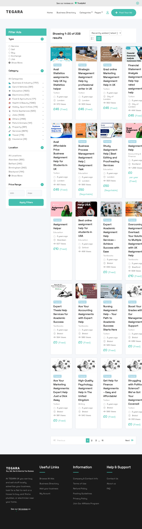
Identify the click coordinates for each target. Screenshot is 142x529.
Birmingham (18, 167)
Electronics (20, 94)
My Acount (45, 493)
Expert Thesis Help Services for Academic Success (60, 314)
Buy (13, 52)
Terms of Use (79, 483)
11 (102, 440)
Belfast (15, 163)
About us (111, 483)
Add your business (49, 488)
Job (13, 59)
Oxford (85, 247)
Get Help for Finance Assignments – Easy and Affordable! (111, 388)
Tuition (56, 93)
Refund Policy (80, 488)
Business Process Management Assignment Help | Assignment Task (86, 157)
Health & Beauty (24, 102)
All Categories (16, 78)
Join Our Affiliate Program (86, 503)
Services (20, 131)
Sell (13, 49)
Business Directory (66, 12)
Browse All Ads (47, 478)
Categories (85, 12)
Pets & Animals (22, 123)
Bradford (136, 267)
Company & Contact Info (85, 478)
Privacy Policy (80, 498)
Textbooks (108, 255)
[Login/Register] (107, 12)
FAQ (108, 488)
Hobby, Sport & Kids (25, 106)
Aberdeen (16, 159)
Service (15, 46)
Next (127, 440)
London (60, 100)
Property (19, 127)
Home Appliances (24, 111)
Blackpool (16, 171)
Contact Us (112, 478)
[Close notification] (137, 3)
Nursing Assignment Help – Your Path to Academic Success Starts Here (110, 318)
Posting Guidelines (82, 493)
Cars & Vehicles (22, 86)
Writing (81, 404)
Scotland (136, 164)
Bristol (110, 263)
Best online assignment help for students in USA (85, 228)
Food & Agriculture (24, 98)
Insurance (19, 139)
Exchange (16, 56)
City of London (108, 98)
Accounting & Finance (134, 155)
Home (50, 12)
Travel (18, 135)
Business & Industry (25, 82)
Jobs (18, 115)
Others (19, 119)
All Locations (15, 155)
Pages (98, 12)
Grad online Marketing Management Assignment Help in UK (111, 77)
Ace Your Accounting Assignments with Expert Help (86, 314)
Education (21, 90)
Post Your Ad (125, 12)
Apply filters (26, 202)
